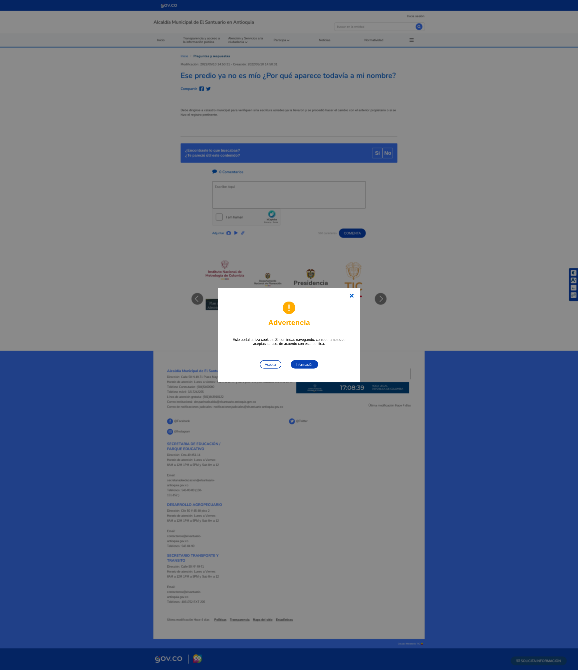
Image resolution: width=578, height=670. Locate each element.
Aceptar (270, 364)
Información (304, 364)
